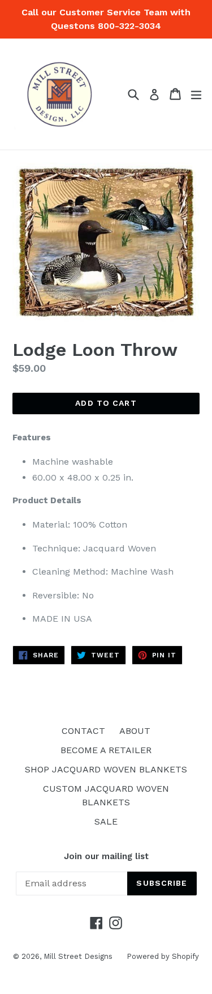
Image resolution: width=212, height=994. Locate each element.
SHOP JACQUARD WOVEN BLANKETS (106, 769)
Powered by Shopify (163, 956)
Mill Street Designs (78, 956)
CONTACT (83, 730)
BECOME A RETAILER (106, 750)
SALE (106, 821)
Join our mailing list (106, 856)
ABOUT (134, 730)
